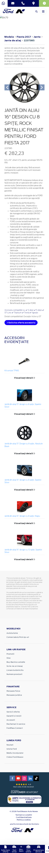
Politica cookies (24, 820)
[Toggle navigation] (43, 11)
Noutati (10, 745)
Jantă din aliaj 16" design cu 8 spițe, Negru (22, 516)
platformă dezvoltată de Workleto (24, 824)
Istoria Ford (12, 749)
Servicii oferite (13, 712)
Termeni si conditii (23, 815)
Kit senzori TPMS (11, 371)
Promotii (10, 654)
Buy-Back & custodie (16, 662)
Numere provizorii (14, 674)
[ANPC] (24, 799)
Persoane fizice (13, 691)
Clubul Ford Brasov (15, 757)
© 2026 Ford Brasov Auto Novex (24, 811)
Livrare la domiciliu (15, 670)
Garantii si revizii (14, 716)
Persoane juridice (14, 695)
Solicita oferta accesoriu (21, 322)
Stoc (9, 658)
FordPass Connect (15, 728)
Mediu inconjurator (15, 753)
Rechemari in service (16, 724)
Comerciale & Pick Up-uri (18, 637)
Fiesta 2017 (24, 36)
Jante (37, 36)
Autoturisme (12, 633)
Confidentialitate (24, 817)
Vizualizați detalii (24, 377)
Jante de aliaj (13, 40)
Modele (9, 36)
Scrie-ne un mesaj (15, 666)
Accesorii (11, 720)
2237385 (29, 40)
